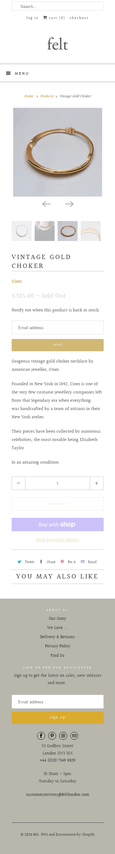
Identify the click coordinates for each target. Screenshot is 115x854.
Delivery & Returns (57, 637)
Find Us (57, 656)
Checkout (79, 18)
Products (46, 96)
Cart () (56, 18)
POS (44, 835)
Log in (32, 18)
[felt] (58, 43)
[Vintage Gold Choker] (57, 152)
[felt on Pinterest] (52, 736)
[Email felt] (74, 736)
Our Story (57, 618)
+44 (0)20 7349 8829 (57, 760)
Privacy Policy (57, 646)
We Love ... (57, 628)
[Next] (69, 203)
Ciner (17, 281)
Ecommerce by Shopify (75, 835)
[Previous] (46, 203)
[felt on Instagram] (63, 736)
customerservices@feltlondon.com (57, 795)
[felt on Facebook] (41, 736)
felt (36, 835)
